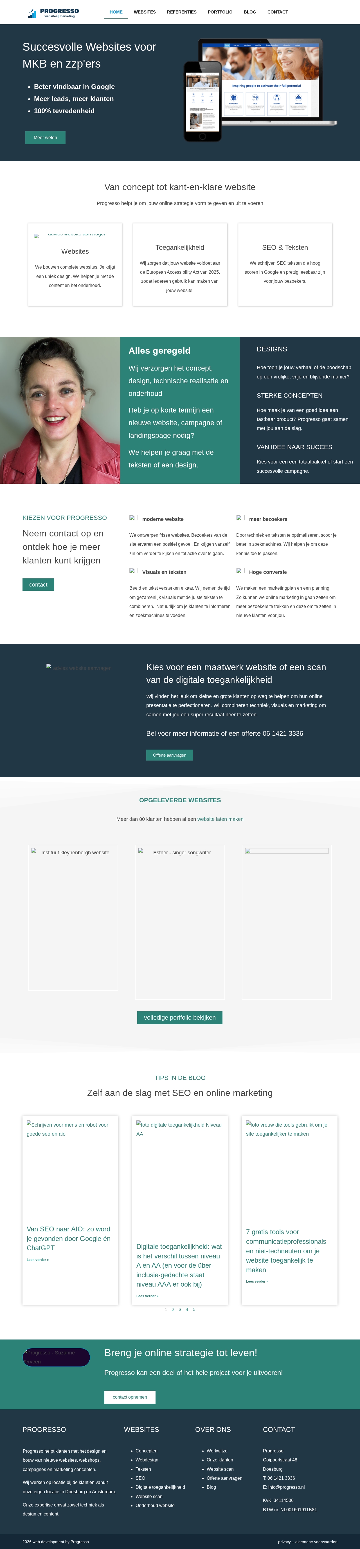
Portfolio (220, 12)
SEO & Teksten (285, 247)
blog (250, 12)
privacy (284, 1541)
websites (145, 12)
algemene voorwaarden (316, 1541)
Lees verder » (38, 1260)
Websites (75, 251)
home (116, 12)
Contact (277, 12)
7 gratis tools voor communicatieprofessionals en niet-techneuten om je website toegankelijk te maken (286, 1250)
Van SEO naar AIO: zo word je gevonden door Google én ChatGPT (69, 1238)
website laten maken (220, 819)
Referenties (182, 12)
